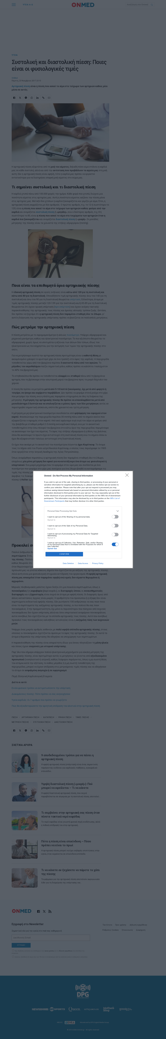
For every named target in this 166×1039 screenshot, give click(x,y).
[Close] (127, 475)
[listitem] (83, 511)
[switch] (115, 516)
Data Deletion (68, 563)
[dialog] (83, 519)
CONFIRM (64, 554)
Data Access (83, 563)
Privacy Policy (97, 563)
